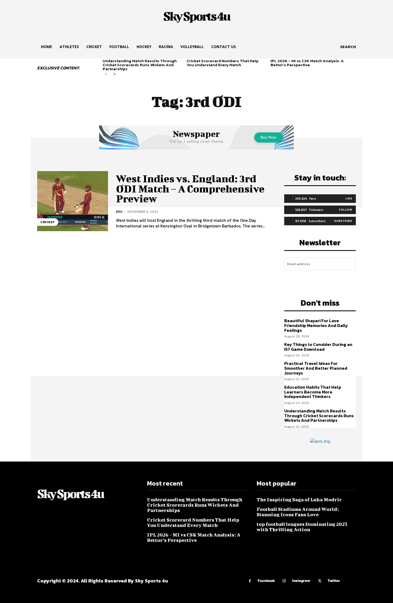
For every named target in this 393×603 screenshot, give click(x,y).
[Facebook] (250, 581)
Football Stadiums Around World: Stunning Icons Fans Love (298, 511)
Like (348, 198)
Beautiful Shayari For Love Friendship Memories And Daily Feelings (316, 325)
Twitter (334, 580)
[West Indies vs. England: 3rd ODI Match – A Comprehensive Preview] (72, 201)
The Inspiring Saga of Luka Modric (299, 499)
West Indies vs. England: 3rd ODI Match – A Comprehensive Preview (190, 189)
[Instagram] (284, 581)
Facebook (266, 580)
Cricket (47, 222)
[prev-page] (106, 74)
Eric (119, 211)
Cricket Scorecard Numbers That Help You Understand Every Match (223, 63)
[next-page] (114, 74)
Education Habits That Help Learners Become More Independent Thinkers (312, 392)
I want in (320, 279)
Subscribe (343, 221)
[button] (348, 47)
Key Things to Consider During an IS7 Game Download (318, 346)
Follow (345, 209)
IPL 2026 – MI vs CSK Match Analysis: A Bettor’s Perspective (307, 63)
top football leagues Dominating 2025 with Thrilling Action (302, 526)
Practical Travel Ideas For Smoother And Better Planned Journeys (315, 368)
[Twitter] (319, 581)
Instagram (301, 580)
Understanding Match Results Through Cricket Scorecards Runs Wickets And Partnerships (140, 65)
